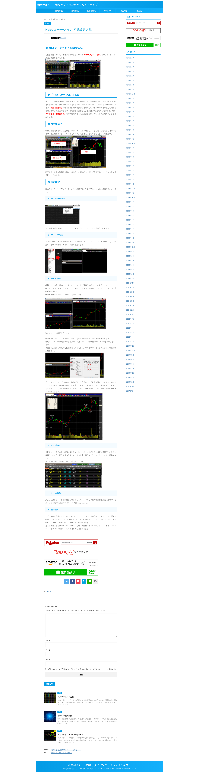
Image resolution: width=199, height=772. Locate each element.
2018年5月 (130, 377)
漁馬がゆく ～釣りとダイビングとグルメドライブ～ (68, 4)
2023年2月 (130, 233)
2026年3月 (130, 81)
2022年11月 (130, 242)
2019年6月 (130, 359)
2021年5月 (130, 301)
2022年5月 (130, 269)
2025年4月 (130, 121)
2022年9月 (130, 251)
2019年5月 (130, 364)
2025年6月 (130, 112)
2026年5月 (130, 72)
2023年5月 (130, 220)
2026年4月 (130, 76)
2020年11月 (130, 319)
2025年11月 (130, 90)
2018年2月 (130, 382)
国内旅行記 (59, 11)
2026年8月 (130, 58)
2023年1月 (130, 238)
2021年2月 (130, 310)
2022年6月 (130, 265)
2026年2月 (130, 85)
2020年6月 (130, 332)
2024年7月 (130, 157)
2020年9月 (130, 323)
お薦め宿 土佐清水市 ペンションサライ (66, 750)
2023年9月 (130, 202)
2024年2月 (130, 179)
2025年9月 (130, 99)
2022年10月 (130, 247)
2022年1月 (130, 278)
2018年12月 (130, 373)
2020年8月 (130, 328)
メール (48, 650)
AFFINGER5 (133, 769)
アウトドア (107, 11)
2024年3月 (130, 175)
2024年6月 (130, 161)
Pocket (63, 38)
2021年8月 (130, 296)
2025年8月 (130, 103)
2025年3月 (130, 126)
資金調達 (124, 11)
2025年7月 (130, 108)
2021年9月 (130, 292)
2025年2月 (130, 130)
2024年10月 (130, 144)
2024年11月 (130, 139)
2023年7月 (130, 211)
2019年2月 (130, 368)
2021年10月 (130, 287)
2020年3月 (130, 337)
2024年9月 (130, 148)
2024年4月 (130, 170)
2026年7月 (130, 63)
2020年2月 (130, 341)
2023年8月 (130, 206)
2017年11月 (130, 386)
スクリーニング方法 (65, 697)
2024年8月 (130, 153)
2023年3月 (130, 229)
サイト (47, 659)
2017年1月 (130, 391)
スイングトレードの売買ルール (70, 734)
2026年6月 (130, 67)
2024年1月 (130, 184)
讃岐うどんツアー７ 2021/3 (61, 753)
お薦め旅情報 (91, 11)
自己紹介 (140, 11)
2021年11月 (130, 283)
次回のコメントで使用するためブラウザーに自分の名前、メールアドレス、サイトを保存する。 (82, 669)
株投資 (49, 591)
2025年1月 (130, 135)
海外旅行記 (75, 11)
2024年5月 (130, 166)
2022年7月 (130, 260)
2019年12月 (130, 346)
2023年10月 (130, 197)
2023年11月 (130, 193)
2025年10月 (130, 94)
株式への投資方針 (64, 715)
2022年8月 (130, 256)
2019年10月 (130, 350)
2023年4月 (130, 224)
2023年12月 (130, 188)
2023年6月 (130, 215)
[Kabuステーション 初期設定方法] (84, 581)
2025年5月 (130, 117)
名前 (47, 640)
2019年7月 (130, 355)
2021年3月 (130, 305)
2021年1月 (130, 314)
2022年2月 (130, 274)
